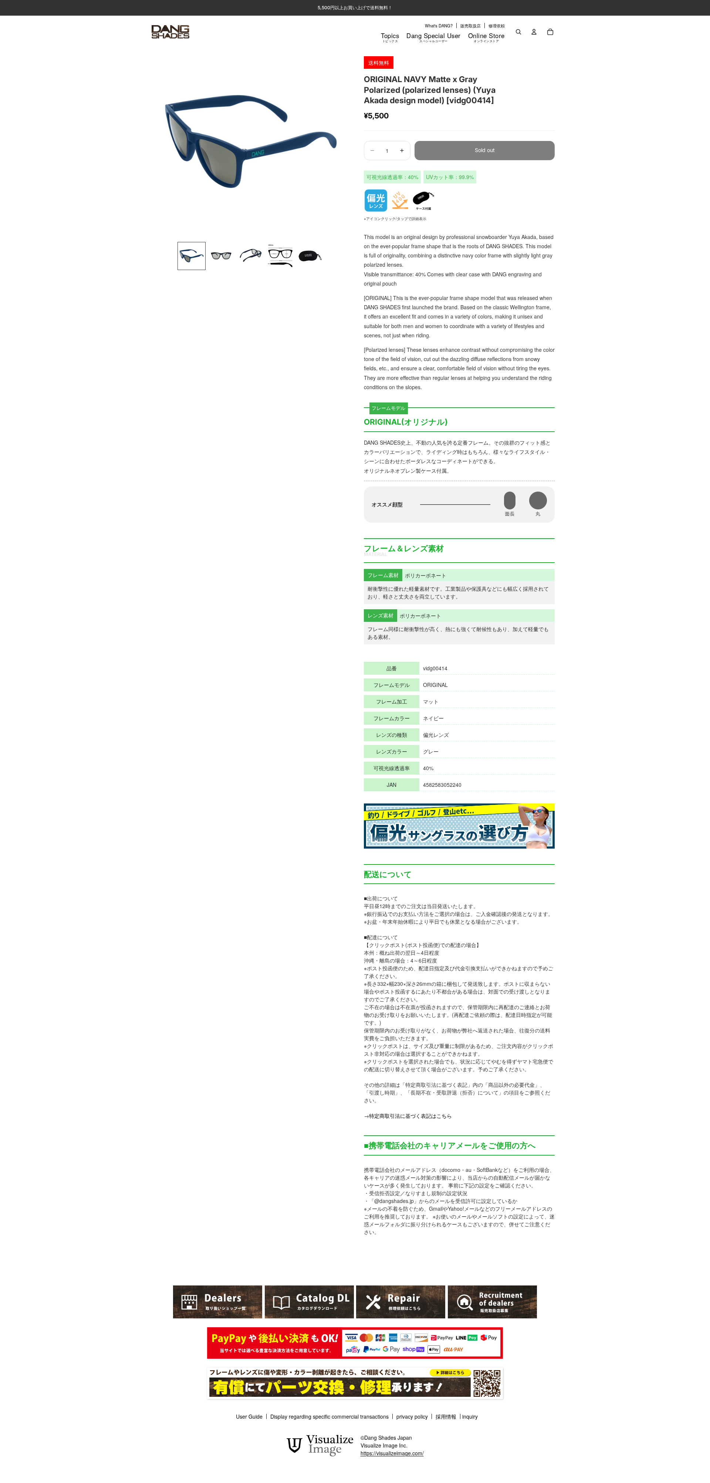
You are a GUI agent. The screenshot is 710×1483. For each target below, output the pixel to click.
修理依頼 (496, 25)
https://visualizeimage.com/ (392, 1453)
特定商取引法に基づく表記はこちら (410, 1115)
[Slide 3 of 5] (250, 256)
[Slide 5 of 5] (310, 256)
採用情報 (446, 1416)
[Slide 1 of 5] (191, 256)
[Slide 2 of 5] (221, 256)
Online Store (486, 37)
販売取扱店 (470, 25)
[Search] (518, 32)
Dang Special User (433, 37)
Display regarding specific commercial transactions (329, 1416)
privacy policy (412, 1416)
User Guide (249, 1416)
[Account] (534, 32)
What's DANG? (439, 25)
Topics (390, 37)
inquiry (470, 1416)
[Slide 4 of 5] (280, 256)
